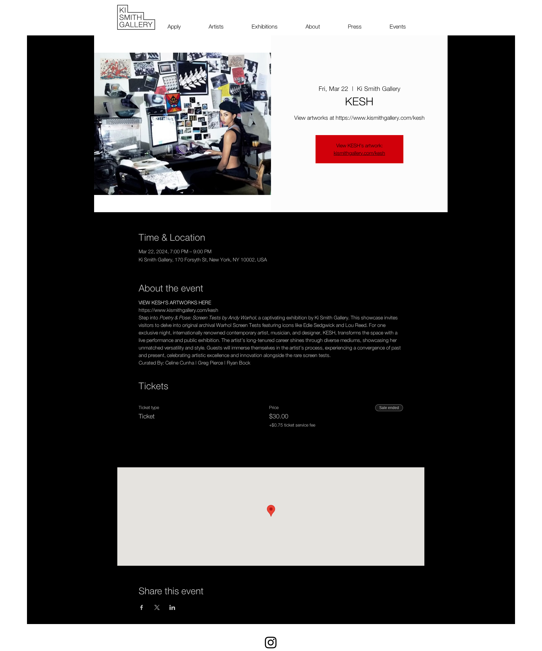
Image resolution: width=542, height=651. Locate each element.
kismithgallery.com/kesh (359, 153)
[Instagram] (271, 642)
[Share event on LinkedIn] (172, 607)
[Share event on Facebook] (142, 607)
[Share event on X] (157, 607)
